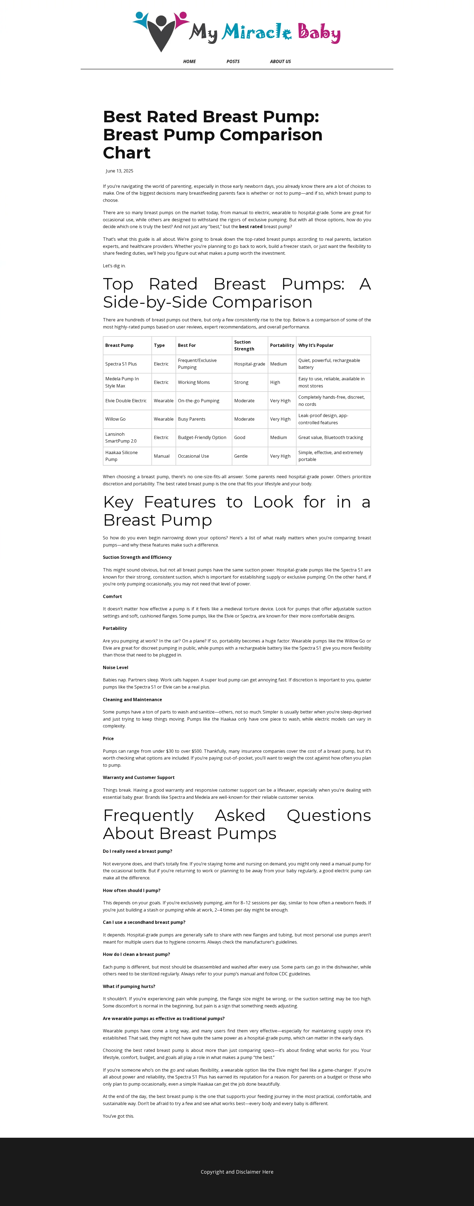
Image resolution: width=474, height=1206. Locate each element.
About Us (280, 61)
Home (189, 61)
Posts (233, 61)
